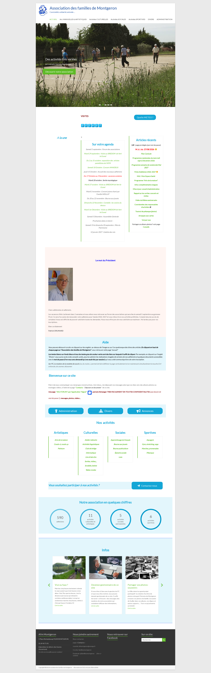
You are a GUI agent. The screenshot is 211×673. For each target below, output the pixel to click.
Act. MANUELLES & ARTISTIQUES (73, 19)
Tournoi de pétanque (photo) (146, 211)
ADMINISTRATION (164, 19)
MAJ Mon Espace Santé (146, 176)
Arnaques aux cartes (146, 216)
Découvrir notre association (59, 71)
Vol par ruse (146, 220)
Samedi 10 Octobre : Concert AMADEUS (102, 167)
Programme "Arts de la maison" (146, 180)
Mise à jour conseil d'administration (146, 189)
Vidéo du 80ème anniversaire (146, 200)
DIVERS (151, 19)
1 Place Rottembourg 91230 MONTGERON (53, 639)
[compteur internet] (91, 125)
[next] (162, 585)
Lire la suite (59, 606)
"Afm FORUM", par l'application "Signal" (71, 392)
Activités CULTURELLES (98, 19)
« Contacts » (81, 643)
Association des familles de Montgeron (83, 8)
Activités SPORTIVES (137, 19)
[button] (145, 117)
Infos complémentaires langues (146, 185)
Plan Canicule (146, 154)
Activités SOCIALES (118, 19)
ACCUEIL (53, 19)
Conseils (146, 227)
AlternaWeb (94, 667)
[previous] (49, 585)
